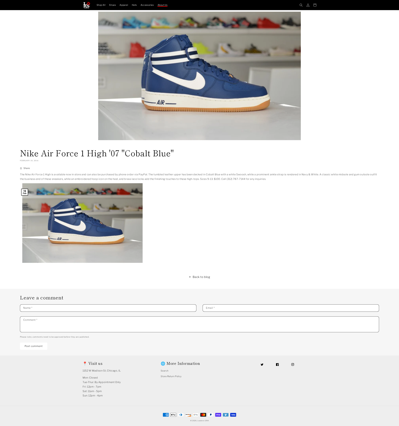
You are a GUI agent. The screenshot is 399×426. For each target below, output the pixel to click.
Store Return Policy (171, 376)
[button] (301, 5)
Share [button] (27, 168)
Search (164, 370)
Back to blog (201, 277)
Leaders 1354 (203, 420)
